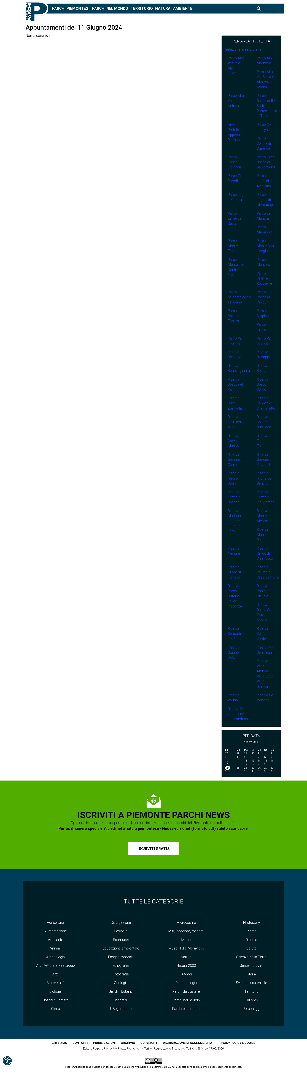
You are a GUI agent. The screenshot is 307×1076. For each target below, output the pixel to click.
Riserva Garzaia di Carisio (235, 459)
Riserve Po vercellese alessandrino (238, 714)
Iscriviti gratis (154, 848)
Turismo (251, 1000)
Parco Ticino (261, 327)
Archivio (128, 1043)
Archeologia (55, 957)
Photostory (251, 922)
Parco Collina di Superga (264, 143)
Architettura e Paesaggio (55, 965)
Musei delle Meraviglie (186, 948)
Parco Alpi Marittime (265, 60)
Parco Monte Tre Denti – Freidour (236, 267)
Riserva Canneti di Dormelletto (266, 403)
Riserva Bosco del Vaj (235, 384)
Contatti (80, 1043)
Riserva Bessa (262, 368)
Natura (163, 8)
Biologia (55, 991)
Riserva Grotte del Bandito (264, 478)
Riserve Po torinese (265, 697)
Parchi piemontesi (186, 1009)
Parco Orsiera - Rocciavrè (264, 278)
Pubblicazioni (104, 1043)
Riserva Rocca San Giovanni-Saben (265, 612)
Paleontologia (186, 983)
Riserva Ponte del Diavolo (264, 591)
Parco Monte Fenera (233, 246)
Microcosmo (186, 922)
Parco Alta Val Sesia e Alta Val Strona (265, 79)
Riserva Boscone (234, 354)
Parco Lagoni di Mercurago (265, 199)
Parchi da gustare (186, 991)
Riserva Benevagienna (238, 368)
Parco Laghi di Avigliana (264, 181)
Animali (55, 948)
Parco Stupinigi (263, 313)
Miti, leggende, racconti (186, 931)
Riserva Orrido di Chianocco (265, 553)
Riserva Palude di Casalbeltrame (267, 572)
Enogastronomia (121, 957)
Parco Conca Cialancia (235, 162)
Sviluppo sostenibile (251, 983)
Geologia (121, 983)
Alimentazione (55, 931)
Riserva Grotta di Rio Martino (265, 497)
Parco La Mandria (264, 216)
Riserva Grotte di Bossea (234, 497)
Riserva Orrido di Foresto (234, 572)
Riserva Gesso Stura (233, 478)
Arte (55, 974)
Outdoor (186, 974)
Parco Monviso (263, 262)
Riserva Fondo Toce (262, 441)
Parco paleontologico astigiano (238, 297)
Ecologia (120, 931)
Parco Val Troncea (235, 341)
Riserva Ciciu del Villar (234, 422)
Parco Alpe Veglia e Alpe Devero (236, 66)
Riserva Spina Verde (262, 633)
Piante (251, 931)
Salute (251, 948)
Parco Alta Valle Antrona (236, 100)
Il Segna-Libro (121, 1009)
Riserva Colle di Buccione (264, 422)
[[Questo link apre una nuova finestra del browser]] (153, 1060)
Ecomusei (121, 940)
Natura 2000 (186, 965)
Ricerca (251, 940)
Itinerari (121, 1000)
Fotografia (121, 974)
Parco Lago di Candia (237, 197)
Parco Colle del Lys (265, 127)
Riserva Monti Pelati (262, 534)
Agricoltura (55, 922)
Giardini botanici (121, 991)
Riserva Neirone (234, 551)
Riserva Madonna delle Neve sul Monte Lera (236, 521)
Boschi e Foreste (56, 1000)
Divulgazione (121, 922)
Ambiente (182, 8)
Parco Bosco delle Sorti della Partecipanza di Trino (267, 105)
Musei (186, 940)
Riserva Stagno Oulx (233, 652)
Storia (251, 974)
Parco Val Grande (264, 341)
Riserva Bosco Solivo (262, 384)
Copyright (149, 1043)
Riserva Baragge (263, 354)
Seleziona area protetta (243, 49)
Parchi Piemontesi (71, 8)
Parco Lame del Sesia (235, 218)
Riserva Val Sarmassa (265, 650)
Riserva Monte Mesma (263, 516)
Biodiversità (55, 983)
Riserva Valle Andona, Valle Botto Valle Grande (265, 673)
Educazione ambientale (121, 948)
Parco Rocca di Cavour (263, 297)
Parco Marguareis (266, 229)
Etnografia (121, 965)
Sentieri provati (251, 965)
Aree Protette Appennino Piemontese (237, 132)
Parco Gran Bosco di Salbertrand (266, 162)
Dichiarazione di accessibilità (187, 1043)
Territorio (142, 8)
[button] (7, 1060)
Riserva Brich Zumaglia (235, 403)
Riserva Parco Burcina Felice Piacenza (235, 596)
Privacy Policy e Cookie (236, 1043)
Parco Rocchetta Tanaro (235, 316)
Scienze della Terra (251, 957)
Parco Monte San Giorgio (265, 246)
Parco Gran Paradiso (236, 178)
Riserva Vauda (233, 697)
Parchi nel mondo (110, 8)
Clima (55, 1009)
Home (39, 8)
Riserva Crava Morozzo (235, 441)
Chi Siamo (59, 1043)
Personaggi (251, 1009)
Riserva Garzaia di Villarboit (264, 459)
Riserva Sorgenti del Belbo (235, 633)
